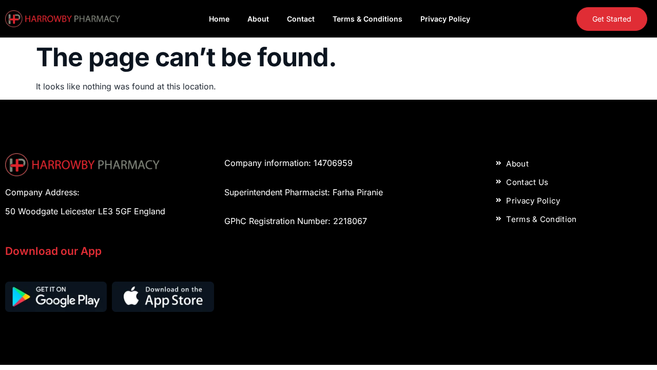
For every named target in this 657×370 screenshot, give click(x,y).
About (258, 18)
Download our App (53, 251)
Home (219, 18)
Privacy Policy (445, 18)
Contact (301, 18)
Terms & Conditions (367, 18)
